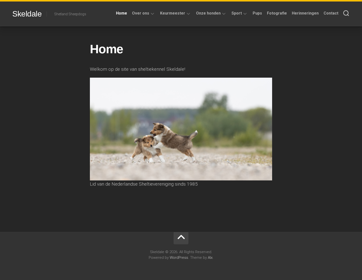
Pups (257, 13)
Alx (210, 257)
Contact (331, 13)
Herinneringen (305, 13)
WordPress (179, 257)
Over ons (140, 13)
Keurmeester (172, 13)
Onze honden (208, 13)
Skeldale (27, 13)
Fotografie (277, 13)
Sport (236, 13)
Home (121, 13)
